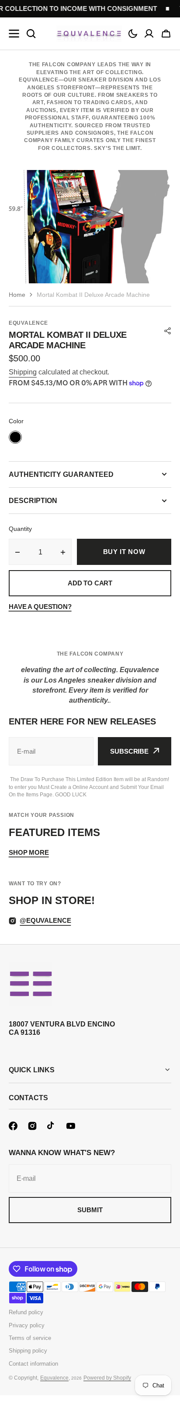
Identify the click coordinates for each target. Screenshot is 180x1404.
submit (89, 1210)
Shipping (23, 372)
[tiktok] (51, 1125)
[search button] (31, 33)
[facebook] (13, 1125)
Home (17, 294)
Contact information (33, 1363)
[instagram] (32, 1125)
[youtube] (70, 1125)
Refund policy (26, 1312)
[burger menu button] (14, 33)
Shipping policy (28, 1350)
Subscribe (129, 751)
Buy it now (124, 551)
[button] (132, 33)
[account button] (149, 33)
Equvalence (54, 1378)
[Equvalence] (89, 33)
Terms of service (30, 1338)
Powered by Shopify (107, 1378)
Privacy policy (27, 1325)
